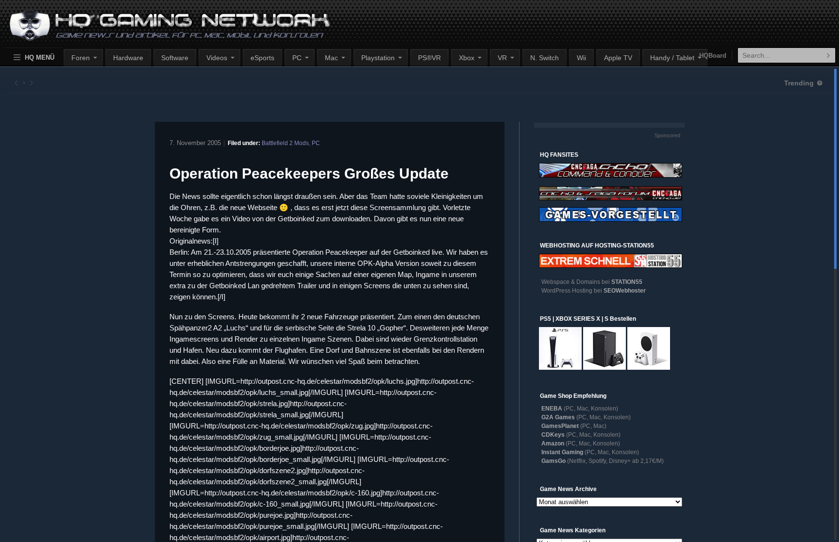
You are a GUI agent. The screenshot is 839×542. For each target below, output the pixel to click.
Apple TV (618, 58)
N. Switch (544, 58)
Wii (581, 58)
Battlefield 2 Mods (285, 143)
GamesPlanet (560, 426)
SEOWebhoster (625, 290)
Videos (216, 58)
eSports (262, 58)
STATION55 (626, 282)
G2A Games (558, 417)
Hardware (128, 58)
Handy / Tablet (672, 58)
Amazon (552, 443)
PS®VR (429, 58)
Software (174, 58)
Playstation (378, 58)
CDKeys (553, 434)
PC (297, 58)
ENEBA (551, 408)
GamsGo (553, 461)
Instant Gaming (562, 452)
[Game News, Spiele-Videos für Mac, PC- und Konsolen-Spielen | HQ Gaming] (161, 29)
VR (502, 58)
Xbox (466, 58)
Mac (331, 58)
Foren (80, 58)
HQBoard (712, 55)
